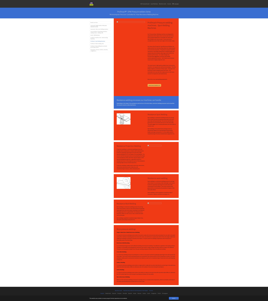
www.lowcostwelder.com (154, 85)
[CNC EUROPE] (91, 4)
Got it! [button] (173, 298)
